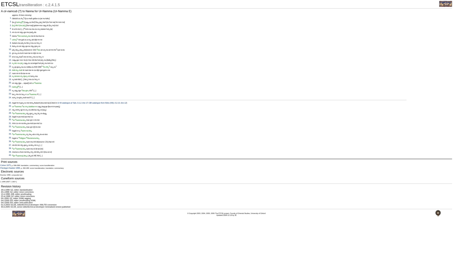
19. (10, 79)
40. (10, 155)
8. (10, 43)
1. (10, 18)
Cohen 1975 (5, 165)
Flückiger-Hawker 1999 (10, 168)
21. (10, 86)
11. (10, 53)
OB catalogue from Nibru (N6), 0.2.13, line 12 (107, 103)
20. (10, 83)
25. (10, 103)
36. (10, 141)
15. (10, 67)
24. (10, 98)
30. (10, 120)
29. (10, 117)
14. (10, 63)
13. (10, 60)
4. (10, 29)
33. (10, 130)
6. (10, 36)
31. (10, 123)
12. (10, 56)
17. (10, 73)
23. (10, 94)
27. (10, 110)
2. (10, 22)
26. (10, 106)
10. (10, 49)
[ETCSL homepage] (445, 6)
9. (10, 46)
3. (10, 25)
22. (10, 90)
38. (10, 148)
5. (10, 32)
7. (10, 39)
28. (10, 113)
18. (10, 76)
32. (10, 126)
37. (10, 145)
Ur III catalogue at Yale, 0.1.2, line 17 (72, 103)
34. (10, 134)
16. (10, 70)
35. (10, 138)
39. (10, 152)
